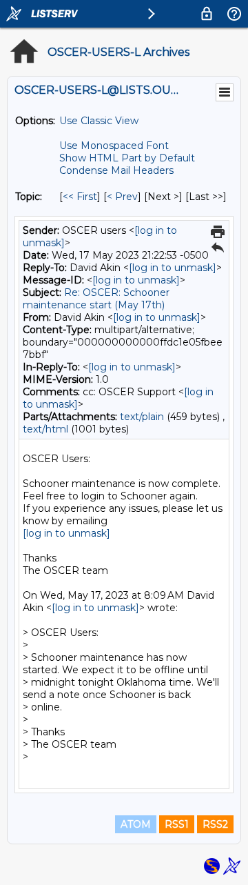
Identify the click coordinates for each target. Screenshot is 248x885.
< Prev (122, 196)
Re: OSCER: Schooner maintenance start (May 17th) (96, 298)
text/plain (142, 416)
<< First (80, 196)
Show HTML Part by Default (127, 158)
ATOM (136, 824)
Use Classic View (98, 121)
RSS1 (177, 824)
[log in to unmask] (172, 267)
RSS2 (215, 824)
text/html (45, 429)
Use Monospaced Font (114, 145)
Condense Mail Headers (116, 170)
